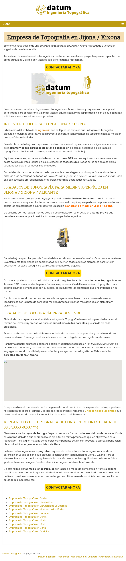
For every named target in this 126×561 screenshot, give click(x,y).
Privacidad (117, 556)
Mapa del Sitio (78, 556)
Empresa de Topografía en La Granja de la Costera (37, 505)
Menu (6, 24)
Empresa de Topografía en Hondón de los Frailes (36, 509)
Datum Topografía (11, 553)
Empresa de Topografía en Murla (27, 520)
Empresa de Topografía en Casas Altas (30, 502)
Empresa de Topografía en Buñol (27, 516)
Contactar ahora (63, 67)
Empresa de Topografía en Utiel (26, 524)
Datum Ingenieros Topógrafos (53, 556)
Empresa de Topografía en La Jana (28, 513)
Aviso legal (104, 556)
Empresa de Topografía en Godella (28, 531)
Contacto (92, 556)
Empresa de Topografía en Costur (27, 498)
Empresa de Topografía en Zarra (27, 527)
